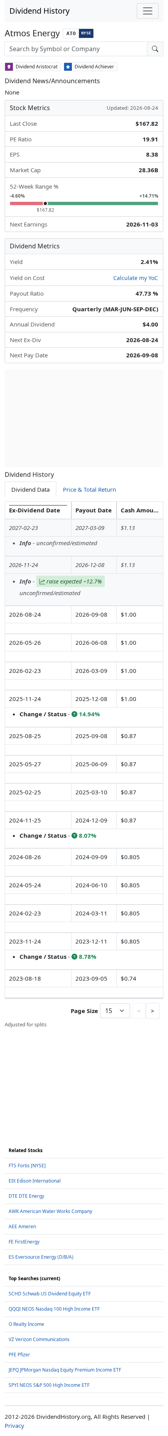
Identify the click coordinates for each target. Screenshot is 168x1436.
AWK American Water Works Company (50, 1211)
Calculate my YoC (135, 278)
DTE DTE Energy (26, 1196)
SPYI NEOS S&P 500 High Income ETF (49, 1385)
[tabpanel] (84, 764)
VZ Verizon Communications (39, 1339)
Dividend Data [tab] (30, 489)
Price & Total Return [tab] (89, 489)
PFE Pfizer (19, 1354)
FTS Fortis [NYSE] (27, 1165)
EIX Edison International (35, 1180)
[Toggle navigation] (148, 11)
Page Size (84, 1011)
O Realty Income (26, 1324)
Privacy (14, 1425)
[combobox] (75, 48)
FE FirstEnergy (24, 1241)
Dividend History (39, 10)
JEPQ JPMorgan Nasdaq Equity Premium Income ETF (65, 1369)
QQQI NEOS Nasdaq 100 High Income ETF (54, 1309)
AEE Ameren (22, 1226)
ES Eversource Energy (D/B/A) (41, 1257)
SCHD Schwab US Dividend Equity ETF (50, 1293)
